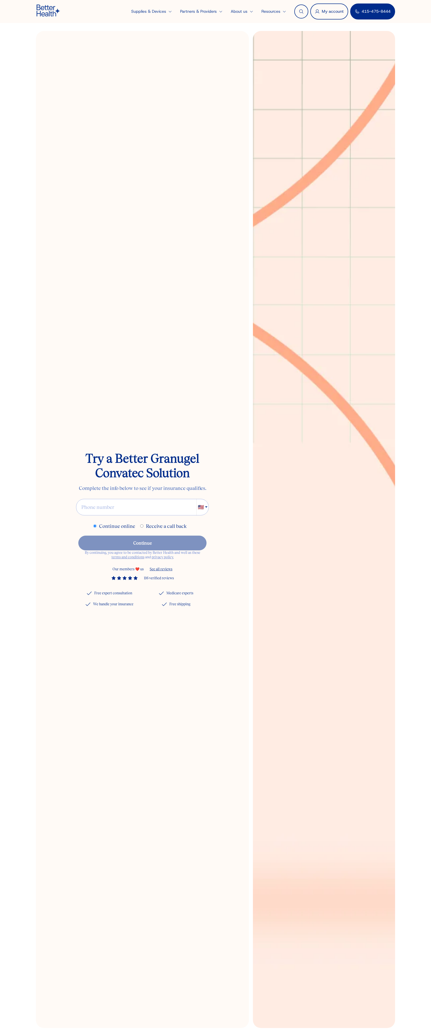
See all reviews (161, 569)
